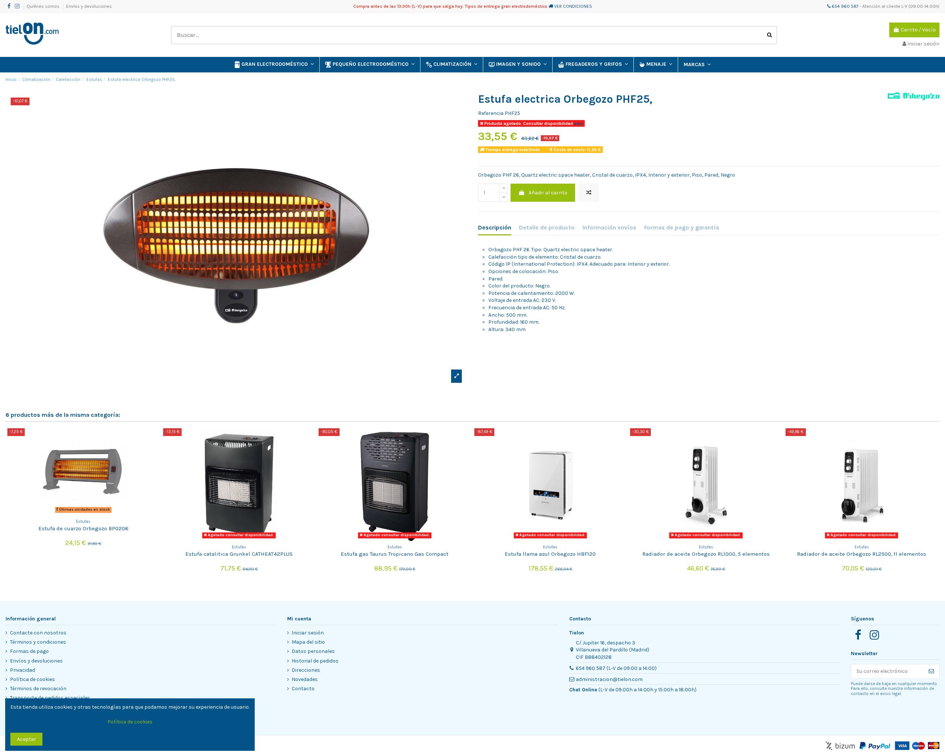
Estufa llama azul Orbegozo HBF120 (550, 554)
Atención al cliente (881, 6)
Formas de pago (29, 651)
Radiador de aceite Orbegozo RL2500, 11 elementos (861, 554)
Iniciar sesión (308, 633)
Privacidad (22, 670)
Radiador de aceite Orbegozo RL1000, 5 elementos (706, 554)
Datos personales (313, 651)
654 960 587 (845, 6)
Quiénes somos (44, 6)
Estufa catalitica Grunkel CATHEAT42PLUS (239, 554)
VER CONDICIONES (573, 6)
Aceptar (26, 739)
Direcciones (306, 670)
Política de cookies (32, 679)
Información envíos (609, 227)
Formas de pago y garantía (681, 227)
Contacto (303, 688)
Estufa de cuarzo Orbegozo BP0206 (83, 528)
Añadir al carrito (548, 193)
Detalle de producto (547, 227)
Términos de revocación (38, 688)
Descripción (494, 227)
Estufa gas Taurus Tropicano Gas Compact (395, 554)
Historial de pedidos (315, 661)
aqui (578, 123)
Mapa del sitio (308, 642)
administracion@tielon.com (609, 679)
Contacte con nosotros (38, 633)
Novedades (305, 679)
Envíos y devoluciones (89, 6)
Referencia (491, 113)
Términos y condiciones (38, 642)
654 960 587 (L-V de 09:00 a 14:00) (616, 668)
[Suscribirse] (931, 671)
